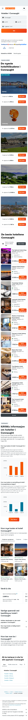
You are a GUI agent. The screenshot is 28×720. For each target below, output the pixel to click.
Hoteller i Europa (18, 691)
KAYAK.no (6, 691)
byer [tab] (4, 664)
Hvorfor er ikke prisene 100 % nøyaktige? (13, 715)
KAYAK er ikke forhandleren (9, 709)
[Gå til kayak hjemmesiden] (10, 8)
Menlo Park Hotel (17, 350)
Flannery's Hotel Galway (19, 333)
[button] (2, 8)
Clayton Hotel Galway (18, 266)
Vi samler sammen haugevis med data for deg (12, 712)
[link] (14, 519)
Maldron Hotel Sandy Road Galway (18, 316)
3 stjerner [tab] (18, 539)
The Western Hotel (17, 366)
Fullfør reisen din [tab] (12, 664)
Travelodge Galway (17, 283)
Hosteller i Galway (8, 673)
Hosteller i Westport (9, 678)
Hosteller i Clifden (8, 680)
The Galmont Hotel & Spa (19, 250)
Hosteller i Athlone (8, 676)
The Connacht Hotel (18, 399)
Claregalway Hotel (17, 383)
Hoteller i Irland (9, 693)
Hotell (11, 691)
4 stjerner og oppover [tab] (8, 539)
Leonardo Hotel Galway (19, 299)
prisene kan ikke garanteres (15, 705)
